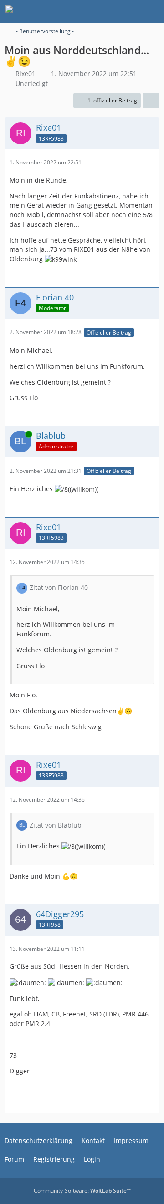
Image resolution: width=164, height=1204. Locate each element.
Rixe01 (25, 73)
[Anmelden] (129, 11)
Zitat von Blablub (56, 825)
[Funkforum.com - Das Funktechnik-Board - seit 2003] (45, 11)
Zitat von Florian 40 (59, 587)
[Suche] (106, 11)
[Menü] (152, 11)
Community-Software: (82, 1190)
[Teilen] (151, 100)
